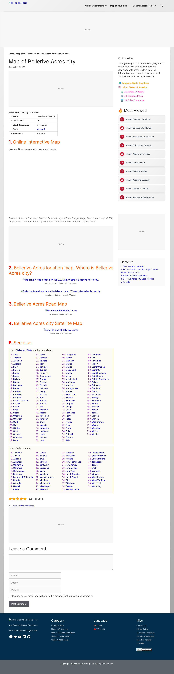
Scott (94, 391)
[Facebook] (11, 638)
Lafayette (44, 428)
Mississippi (71, 379)
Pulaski (69, 434)
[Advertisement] (87, 29)
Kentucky (44, 465)
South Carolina (99, 455)
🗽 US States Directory (132, 91)
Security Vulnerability (145, 636)
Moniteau (70, 382)
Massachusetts (47, 477)
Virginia (95, 474)
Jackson (43, 409)
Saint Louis (97, 376)
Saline (95, 382)
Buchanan (18, 385)
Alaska (16, 455)
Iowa (41, 458)
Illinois (42, 452)
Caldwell (17, 391)
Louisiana (44, 468)
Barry (15, 367)
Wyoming (96, 486)
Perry (68, 415)
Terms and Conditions (145, 633)
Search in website (143, 640)
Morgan (69, 391)
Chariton (17, 415)
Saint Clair (97, 370)
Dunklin (43, 370)
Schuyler (96, 385)
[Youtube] (20, 638)
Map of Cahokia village (136, 171)
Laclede (43, 425)
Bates (16, 373)
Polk (68, 431)
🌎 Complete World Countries (133, 83)
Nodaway (70, 400)
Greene (42, 382)
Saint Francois (99, 373)
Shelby (95, 397)
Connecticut (19, 471)
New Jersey (71, 465)
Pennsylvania (72, 489)
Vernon (95, 415)
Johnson (43, 419)
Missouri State (24, 350)
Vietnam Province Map (60, 636)
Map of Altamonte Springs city (140, 197)
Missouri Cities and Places (57, 54)
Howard (43, 400)
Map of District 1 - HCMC (137, 188)
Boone (16, 382)
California (18, 465)
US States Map (57, 625)
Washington (98, 422)
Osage (69, 406)
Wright (95, 434)
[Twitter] (15, 638)
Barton (16, 370)
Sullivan (95, 406)
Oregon (69, 403)
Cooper (17, 434)
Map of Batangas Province (138, 119)
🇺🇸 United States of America (132, 87)
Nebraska (70, 455)
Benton (16, 376)
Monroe (69, 385)
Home (11, 54)
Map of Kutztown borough (138, 180)
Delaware (17, 474)
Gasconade (45, 376)
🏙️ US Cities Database (132, 100)
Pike (68, 425)
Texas (95, 412)
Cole (15, 431)
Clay (15, 425)
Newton (69, 397)
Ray (93, 357)
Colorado (17, 468)
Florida (16, 480)
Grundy (43, 385)
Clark (15, 422)
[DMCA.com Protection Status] (144, 651)
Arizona (17, 458)
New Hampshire (73, 462)
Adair (15, 354)
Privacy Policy (142, 629)
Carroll (16, 403)
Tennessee (97, 462)
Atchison (17, 360)
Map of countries (118, 5)
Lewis (42, 434)
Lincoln (43, 437)
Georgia (17, 483)
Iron (41, 406)
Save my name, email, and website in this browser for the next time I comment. (52, 596)
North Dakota (72, 477)
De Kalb (43, 360)
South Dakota (98, 458)
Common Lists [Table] (143, 5)
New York (70, 471)
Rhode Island (98, 452)
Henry (42, 391)
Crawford (17, 437)
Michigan (43, 480)
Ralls (68, 440)
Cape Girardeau (21, 400)
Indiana (43, 455)
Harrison (43, 388)
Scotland (96, 388)
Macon (69, 357)
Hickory (43, 394)
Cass (15, 409)
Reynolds (96, 360)
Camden (17, 397)
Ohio (68, 480)
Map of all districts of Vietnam (140, 136)
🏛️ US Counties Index (132, 96)
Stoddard (96, 400)
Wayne (95, 425)
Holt (41, 397)
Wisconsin (97, 483)
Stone (95, 403)
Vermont (96, 471)
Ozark (68, 409)
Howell (42, 403)
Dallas (42, 354)
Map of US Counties (59, 629)
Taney (95, 409)
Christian (17, 419)
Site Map (140, 643)
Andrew (17, 357)
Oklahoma (71, 483)
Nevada (69, 458)
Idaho (16, 489)
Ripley (95, 363)
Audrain (17, 363)
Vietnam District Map (60, 640)
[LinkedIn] (24, 638)
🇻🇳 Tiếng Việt (99, 629)
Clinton (16, 428)
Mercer (69, 373)
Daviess (43, 357)
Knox (42, 422)
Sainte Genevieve (100, 379)
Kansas (43, 462)
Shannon (96, 394)
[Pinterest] (28, 638)
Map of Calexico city (135, 162)
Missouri (41, 129)
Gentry (42, 379)
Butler (16, 388)
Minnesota (44, 483)
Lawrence (44, 431)
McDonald (71, 370)
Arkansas (17, 462)
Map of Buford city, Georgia (138, 145)
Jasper (42, 412)
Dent (41, 363)
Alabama (17, 452)
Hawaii (16, 486)
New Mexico (72, 468)
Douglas (43, 367)
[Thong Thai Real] (25, 5)
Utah (94, 468)
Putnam (69, 437)
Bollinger (17, 379)
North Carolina (73, 474)
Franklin (43, 373)
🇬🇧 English (98, 625)
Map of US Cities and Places (29, 54)
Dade (15, 440)
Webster (96, 428)
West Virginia (98, 480)
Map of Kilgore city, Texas (138, 154)
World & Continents (94, 5)
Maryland (44, 474)
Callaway (17, 394)
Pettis (68, 419)
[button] (161, 6)
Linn (41, 440)
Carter (16, 406)
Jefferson (44, 415)
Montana (70, 452)
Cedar (16, 412)
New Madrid (71, 394)
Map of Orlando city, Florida (138, 128)
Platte (68, 428)
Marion (69, 367)
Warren (95, 419)
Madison (70, 360)
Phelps (69, 422)
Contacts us (141, 625)
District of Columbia (23, 477)
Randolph (96, 354)
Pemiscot (70, 412)
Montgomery (72, 388)
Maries (69, 363)
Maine (42, 471)
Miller (68, 376)
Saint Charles (98, 367)
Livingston (71, 354)
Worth (95, 431)
